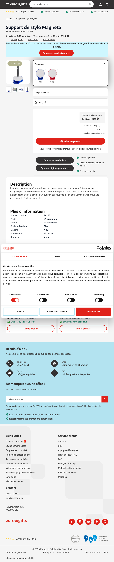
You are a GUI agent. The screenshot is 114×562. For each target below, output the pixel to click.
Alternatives (49, 39)
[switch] (43, 300)
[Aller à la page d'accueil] (18, 4)
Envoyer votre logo (67, 463)
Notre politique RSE (67, 454)
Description (17, 39)
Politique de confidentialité (56, 552)
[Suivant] (27, 73)
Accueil (9, 18)
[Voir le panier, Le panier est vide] (106, 4)
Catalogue (11, 477)
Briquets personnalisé (16, 450)
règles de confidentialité (56, 406)
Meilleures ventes (14, 481)
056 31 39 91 (12, 493)
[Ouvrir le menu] (7, 4)
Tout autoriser (93, 311)
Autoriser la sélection (56, 311)
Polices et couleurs (67, 472)
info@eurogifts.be (14, 498)
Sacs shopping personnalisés (20, 472)
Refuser (21, 311)
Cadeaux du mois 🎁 (16, 441)
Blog (60, 446)
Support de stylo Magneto (27, 18)
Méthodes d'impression (69, 468)
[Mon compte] (100, 4)
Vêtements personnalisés (18, 468)
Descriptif (33, 39)
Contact (62, 441)
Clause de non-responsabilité (20, 558)
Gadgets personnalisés (17, 463)
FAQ (60, 459)
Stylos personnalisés (16, 446)
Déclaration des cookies (96, 552)
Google (97, 406)
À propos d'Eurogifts (68, 450)
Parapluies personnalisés (18, 454)
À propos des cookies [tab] (94, 256)
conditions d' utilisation (81, 406)
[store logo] (31, 522)
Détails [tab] (57, 256)
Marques (62, 477)
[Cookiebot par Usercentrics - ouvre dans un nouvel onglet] (98, 248)
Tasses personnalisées (17, 459)
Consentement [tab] (20, 256)
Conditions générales (16, 552)
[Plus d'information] (67, 36)
